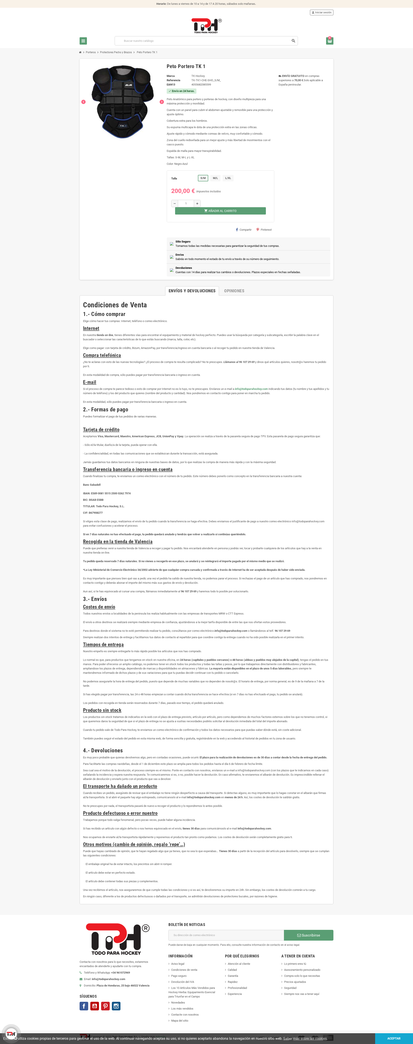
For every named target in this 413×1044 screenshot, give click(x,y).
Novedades (178, 1002)
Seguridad (290, 988)
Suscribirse (310, 935)
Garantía (233, 975)
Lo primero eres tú (295, 963)
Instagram (116, 1006)
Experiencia (235, 994)
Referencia (173, 80)
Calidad (232, 969)
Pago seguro (178, 975)
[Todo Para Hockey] (206, 25)
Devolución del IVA (182, 981)
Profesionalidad (237, 988)
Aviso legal (177, 963)
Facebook (84, 1006)
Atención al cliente (239, 963)
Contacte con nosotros (185, 1014)
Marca (171, 76)
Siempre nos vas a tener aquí (301, 994)
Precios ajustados (295, 981)
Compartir (245, 229)
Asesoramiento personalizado (302, 969)
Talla (174, 178)
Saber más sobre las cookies (305, 1038)
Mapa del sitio (179, 1020)
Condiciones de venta (184, 969)
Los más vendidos (182, 1008)
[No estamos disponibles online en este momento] (11, 1033)
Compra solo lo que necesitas (302, 975)
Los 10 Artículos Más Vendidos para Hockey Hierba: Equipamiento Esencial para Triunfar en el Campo (191, 992)
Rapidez (232, 981)
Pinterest (266, 229)
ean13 (171, 84)
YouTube (94, 1006)
